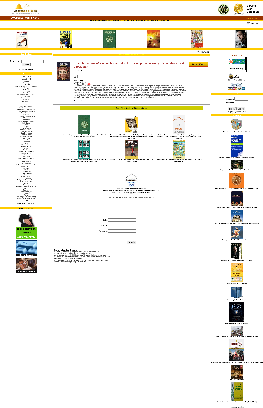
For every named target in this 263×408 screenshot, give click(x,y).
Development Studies (26, 108)
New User (100, 20)
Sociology (26, 185)
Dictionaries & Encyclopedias (26, 109)
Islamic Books (26, 153)
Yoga (26, 200)
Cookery (26, 99)
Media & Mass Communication (26, 165)
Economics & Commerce (26, 116)
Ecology (26, 114)
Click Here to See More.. (26, 203)
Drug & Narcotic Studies (26, 111)
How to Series (26, 145)
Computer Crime (26, 98)
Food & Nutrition (26, 128)
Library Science (26, 160)
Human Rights (26, 146)
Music (26, 170)
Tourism (26, 195)
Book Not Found (142, 20)
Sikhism (26, 183)
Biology (26, 88)
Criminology (26, 101)
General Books (26, 135)
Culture (26, 103)
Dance (26, 104)
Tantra (26, 188)
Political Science (26, 178)
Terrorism (26, 190)
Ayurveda (26, 84)
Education (26, 118)
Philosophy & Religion (26, 173)
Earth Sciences (26, 113)
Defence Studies (26, 106)
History (26, 143)
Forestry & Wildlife (26, 131)
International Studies (26, 151)
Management (26, 161)
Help (132, 20)
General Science (26, 136)
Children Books (26, 93)
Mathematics (26, 163)
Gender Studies (26, 133)
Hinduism (26, 141)
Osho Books (26, 171)
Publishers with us (26, 208)
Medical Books (26, 166)
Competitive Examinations (26, 94)
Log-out (126, 20)
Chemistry (26, 91)
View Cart (165, 20)
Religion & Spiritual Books (26, 180)
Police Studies (26, 176)
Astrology (26, 83)
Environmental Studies (26, 121)
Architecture (26, 81)
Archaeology (26, 79)
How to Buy (155, 20)
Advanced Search (26, 69)
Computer (26, 96)
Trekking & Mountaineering (26, 197)
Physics (26, 175)
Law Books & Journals (26, 158)
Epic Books (26, 123)
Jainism (26, 155)
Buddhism (26, 89)
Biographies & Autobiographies (26, 86)
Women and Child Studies (26, 198)
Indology (26, 150)
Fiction (26, 124)
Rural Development (26, 181)
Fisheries (26, 126)
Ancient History (26, 76)
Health (26, 140)
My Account (110, 20)
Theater (26, 193)
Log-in (119, 20)
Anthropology (26, 78)
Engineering (26, 119)
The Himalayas (26, 192)
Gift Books (26, 138)
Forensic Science (26, 130)
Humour (26, 148)
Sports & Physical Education (26, 186)
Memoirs (26, 168)
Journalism (26, 156)
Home (92, 20)
